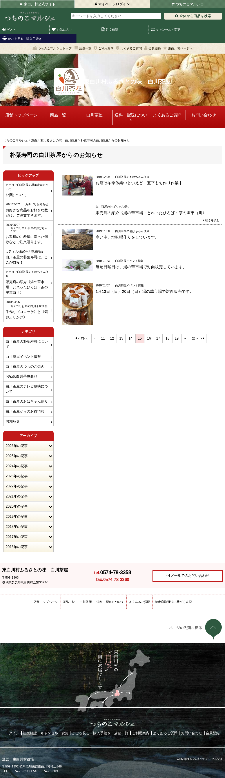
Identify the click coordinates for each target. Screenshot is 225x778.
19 (177, 338)
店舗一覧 (85, 48)
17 (158, 338)
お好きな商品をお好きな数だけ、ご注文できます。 (27, 210)
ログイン (12, 733)
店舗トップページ (21, 115)
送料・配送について (130, 117)
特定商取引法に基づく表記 (173, 602)
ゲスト (11, 29)
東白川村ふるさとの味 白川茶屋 (54, 140)
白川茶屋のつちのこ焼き (25, 366)
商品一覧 (58, 115)
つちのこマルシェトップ (55, 48)
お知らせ (13, 421)
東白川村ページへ (180, 48)
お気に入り (64, 29)
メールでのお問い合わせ (190, 575)
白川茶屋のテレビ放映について (27, 388)
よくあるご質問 (131, 48)
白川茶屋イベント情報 (23, 356)
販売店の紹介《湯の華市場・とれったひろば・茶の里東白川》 (27, 282)
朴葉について (27, 190)
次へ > (197, 338)
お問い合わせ (203, 115)
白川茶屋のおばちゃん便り (27, 401)
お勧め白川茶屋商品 (21, 376)
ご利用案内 (106, 48)
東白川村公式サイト (40, 4)
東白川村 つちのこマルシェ (29, 16)
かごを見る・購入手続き (25, 38)
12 (112, 338)
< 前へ (83, 338)
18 (167, 338)
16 (149, 338)
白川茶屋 (94, 115)
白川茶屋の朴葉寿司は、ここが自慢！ (27, 257)
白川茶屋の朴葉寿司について (27, 344)
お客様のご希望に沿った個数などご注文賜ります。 (27, 233)
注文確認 (112, 29)
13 (121, 338)
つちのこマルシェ (190, 4)
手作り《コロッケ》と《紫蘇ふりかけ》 (27, 309)
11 (103, 338)
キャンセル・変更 (168, 29)
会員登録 (155, 48)
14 (130, 338)
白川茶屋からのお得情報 (25, 411)
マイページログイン (114, 4)
